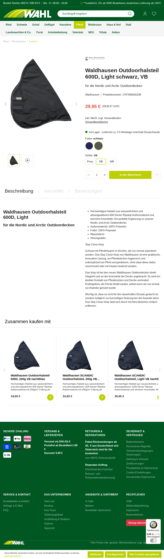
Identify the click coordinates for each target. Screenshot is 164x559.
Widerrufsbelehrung (137, 505)
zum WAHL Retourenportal (100, 457)
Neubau (48, 505)
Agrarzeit (49, 528)
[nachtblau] (89, 146)
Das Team (50, 510)
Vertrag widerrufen (138, 522)
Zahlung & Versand (137, 459)
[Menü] (159, 521)
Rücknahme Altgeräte (138, 446)
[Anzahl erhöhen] (104, 175)
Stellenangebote (53, 514)
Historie (48, 523)
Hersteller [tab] (54, 191)
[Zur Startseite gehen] (27, 13)
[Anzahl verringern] (88, 175)
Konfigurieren (115, 554)
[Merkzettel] (154, 14)
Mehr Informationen (12, 556)
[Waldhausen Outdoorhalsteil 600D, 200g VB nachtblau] (27, 355)
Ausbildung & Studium (57, 519)
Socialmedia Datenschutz (140, 477)
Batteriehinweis (135, 441)
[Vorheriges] (5, 104)
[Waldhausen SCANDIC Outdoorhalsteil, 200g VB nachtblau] (79, 355)
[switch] (153, 540)
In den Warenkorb (130, 174)
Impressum (132, 510)
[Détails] (50, 397)
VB (101, 161)
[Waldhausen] (94, 59)
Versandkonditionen (96, 122)
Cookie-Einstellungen (138, 472)
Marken (89, 505)
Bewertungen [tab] (88, 191)
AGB (129, 501)
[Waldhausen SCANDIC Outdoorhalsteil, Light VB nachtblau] (131, 355)
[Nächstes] (76, 104)
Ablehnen (96, 554)
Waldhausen (92, 94)
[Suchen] (130, 13)
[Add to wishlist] (157, 175)
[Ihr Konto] (145, 14)
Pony (90, 161)
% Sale (89, 501)
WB (112, 161)
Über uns (49, 501)
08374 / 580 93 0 (30, 3)
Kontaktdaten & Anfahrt (16, 501)
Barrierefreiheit (134, 514)
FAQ (5, 510)
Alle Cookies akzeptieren (144, 554)
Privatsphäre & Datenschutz (142, 468)
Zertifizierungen (135, 463)
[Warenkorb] (160, 13)
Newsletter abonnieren (98, 510)
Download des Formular (99, 469)
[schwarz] (98, 146)
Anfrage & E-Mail (13, 505)
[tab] (19, 191)
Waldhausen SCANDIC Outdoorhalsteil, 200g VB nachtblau (80, 379)
